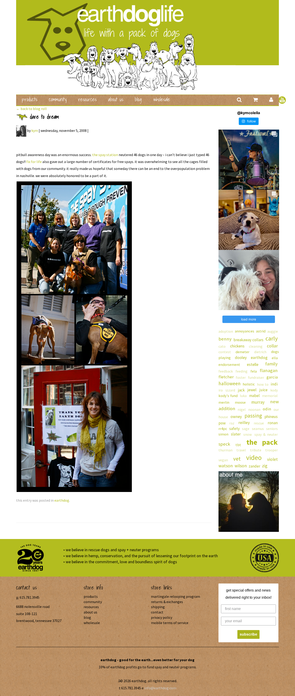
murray (258, 402)
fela (254, 371)
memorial (270, 395)
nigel (242, 409)
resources (87, 99)
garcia (272, 377)
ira (220, 390)
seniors (272, 428)
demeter (242, 351)
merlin (223, 402)
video (254, 457)
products (29, 99)
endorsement (229, 364)
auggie (272, 331)
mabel (254, 395)
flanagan (269, 370)
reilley (244, 422)
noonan (254, 409)
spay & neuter (266, 434)
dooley (241, 357)
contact (157, 612)
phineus (271, 416)
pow (222, 423)
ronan (273, 422)
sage (245, 428)
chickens (237, 346)
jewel (252, 389)
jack (241, 390)
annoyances (244, 331)
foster (241, 377)
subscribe (248, 634)
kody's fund (228, 395)
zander (254, 466)
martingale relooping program (175, 596)
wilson (241, 465)
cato (222, 346)
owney (236, 416)
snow (247, 434)
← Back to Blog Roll (31, 108)
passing (253, 415)
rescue (259, 423)
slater (236, 434)
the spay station (105, 154)
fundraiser (256, 377)
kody (274, 390)
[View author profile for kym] (21, 130)
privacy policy (161, 617)
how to (262, 384)
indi (274, 384)
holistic (249, 384)
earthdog (61, 500)
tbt (238, 444)
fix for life (34, 161)
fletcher (226, 376)
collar (272, 346)
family (271, 364)
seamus (258, 428)
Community (58, 99)
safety (234, 428)
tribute (255, 450)
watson (225, 465)
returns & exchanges (167, 601)
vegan (223, 460)
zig (264, 465)
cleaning (256, 346)
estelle (252, 364)
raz (231, 423)
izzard (230, 390)
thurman (225, 450)
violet (272, 459)
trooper (271, 450)
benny (225, 339)
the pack (262, 442)
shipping (158, 606)
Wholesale (161, 99)
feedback (225, 371)
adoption (225, 331)
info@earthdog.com (160, 688)
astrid (261, 331)
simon (223, 434)
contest (224, 351)
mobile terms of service (169, 622)
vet (237, 458)
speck (224, 444)
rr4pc (222, 428)
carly (272, 338)
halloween (229, 383)
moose (240, 402)
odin (267, 409)
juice (264, 389)
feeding (242, 371)
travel (241, 450)
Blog (138, 99)
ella (275, 357)
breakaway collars (248, 339)
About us (115, 99)
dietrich (260, 351)
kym (34, 130)
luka (243, 395)
